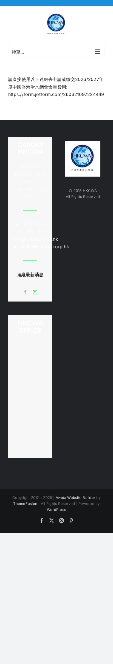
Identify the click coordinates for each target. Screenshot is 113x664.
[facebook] (25, 292)
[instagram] (35, 292)
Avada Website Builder (75, 497)
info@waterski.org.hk (30, 239)
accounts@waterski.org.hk (41, 246)
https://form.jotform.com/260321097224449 (56, 94)
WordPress (56, 509)
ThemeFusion (25, 503)
